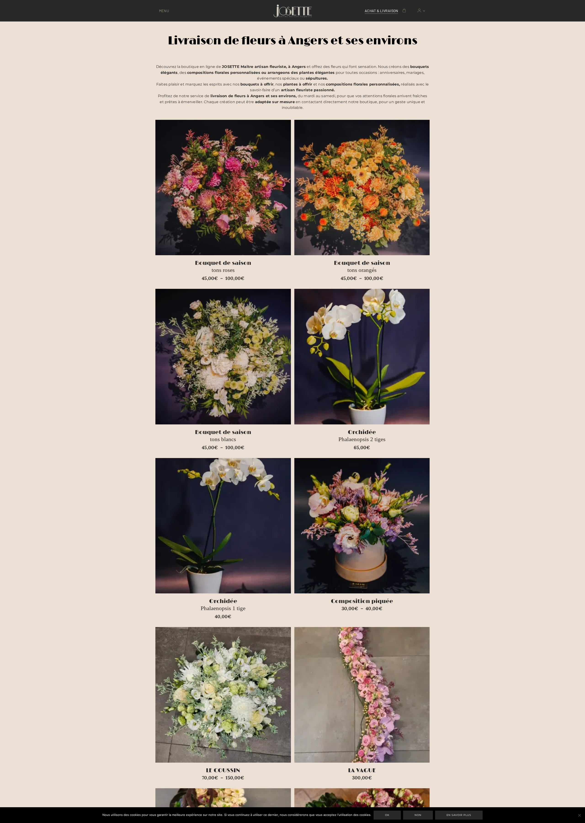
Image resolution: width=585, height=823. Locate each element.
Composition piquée (362, 601)
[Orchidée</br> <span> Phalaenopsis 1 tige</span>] (223, 526)
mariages (415, 72)
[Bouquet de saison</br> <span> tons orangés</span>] (362, 187)
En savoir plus (459, 815)
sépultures (316, 78)
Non (418, 815)
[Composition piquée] (362, 526)
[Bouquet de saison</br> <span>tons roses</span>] (223, 187)
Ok (387, 815)
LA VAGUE (362, 770)
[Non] (579, 815)
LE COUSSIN (223, 770)
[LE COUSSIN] (223, 695)
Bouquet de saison (223, 266)
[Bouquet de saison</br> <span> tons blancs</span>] (223, 356)
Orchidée (362, 435)
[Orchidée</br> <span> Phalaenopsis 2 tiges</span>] (362, 356)
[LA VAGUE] (362, 695)
